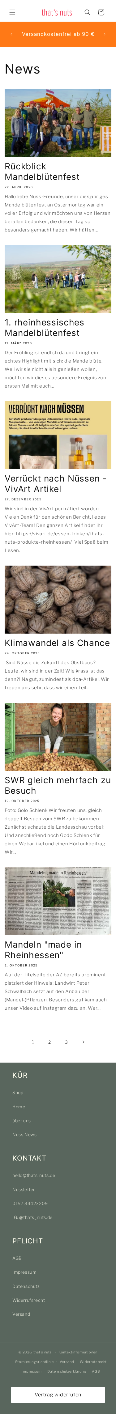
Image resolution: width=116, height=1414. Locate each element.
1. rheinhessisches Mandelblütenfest (44, 327)
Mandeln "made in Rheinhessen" (43, 949)
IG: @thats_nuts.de (32, 1217)
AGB (17, 1258)
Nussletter (23, 1189)
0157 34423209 (30, 1203)
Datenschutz (26, 1286)
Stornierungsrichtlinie (34, 1362)
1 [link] (33, 1042)
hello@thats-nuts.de (33, 1175)
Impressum (24, 1272)
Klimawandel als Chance (57, 643)
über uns (21, 1120)
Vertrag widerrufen (58, 1395)
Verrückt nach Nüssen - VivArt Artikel (56, 483)
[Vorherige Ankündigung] (11, 34)
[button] (12, 12)
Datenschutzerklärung (66, 1371)
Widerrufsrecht (28, 1300)
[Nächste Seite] (83, 1042)
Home (18, 1106)
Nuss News (24, 1134)
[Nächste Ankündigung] (104, 34)
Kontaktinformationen (77, 1352)
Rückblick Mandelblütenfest (42, 171)
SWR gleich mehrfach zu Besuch (58, 785)
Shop (17, 1092)
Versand (21, 1314)
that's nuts (42, 1352)
